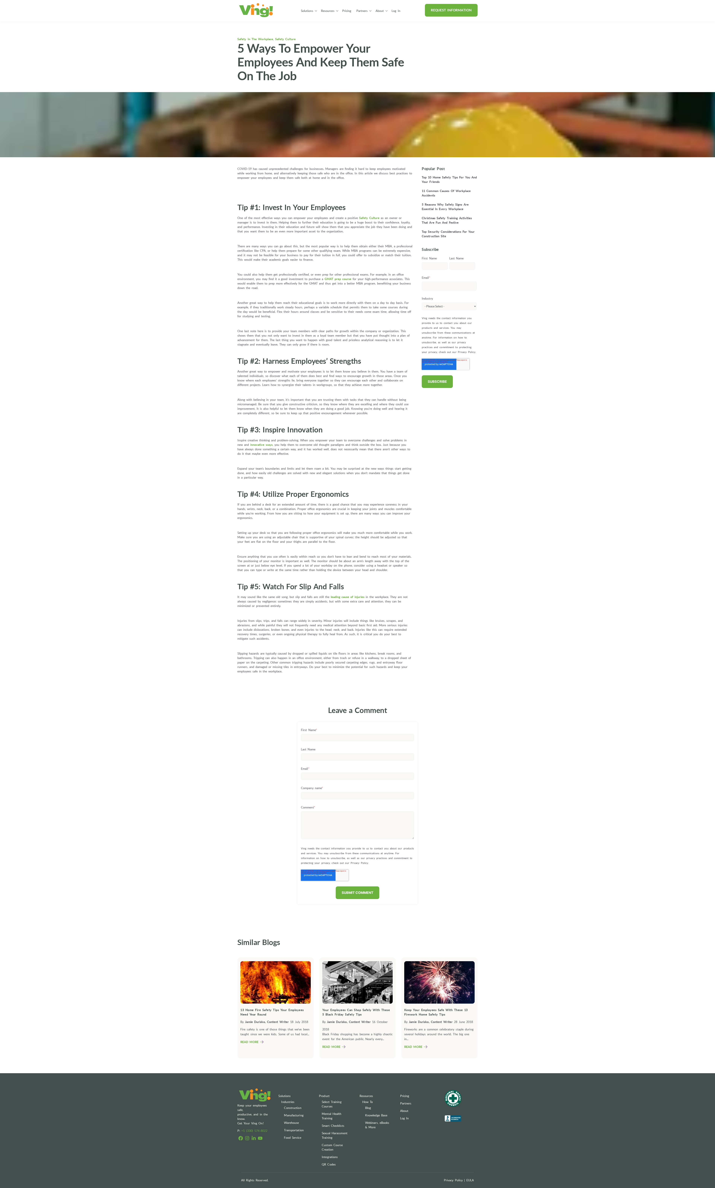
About (380, 10)
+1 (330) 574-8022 (254, 1130)
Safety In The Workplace (255, 39)
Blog (368, 1107)
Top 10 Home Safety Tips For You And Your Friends (449, 179)
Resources (327, 10)
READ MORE (249, 1042)
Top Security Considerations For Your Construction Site (448, 234)
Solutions (307, 10)
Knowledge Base (376, 1115)
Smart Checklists (333, 1125)
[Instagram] (247, 1139)
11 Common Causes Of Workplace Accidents (446, 193)
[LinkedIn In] (253, 1139)
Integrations (330, 1157)
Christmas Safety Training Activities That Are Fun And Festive (447, 220)
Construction (292, 1107)
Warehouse (291, 1122)
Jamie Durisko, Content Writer (267, 1022)
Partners (362, 10)
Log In (396, 10)
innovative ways (261, 444)
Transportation (294, 1130)
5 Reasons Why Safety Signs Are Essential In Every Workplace (445, 207)
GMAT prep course (338, 279)
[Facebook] (240, 1139)
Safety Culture (285, 39)
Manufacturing (293, 1115)
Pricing (346, 10)
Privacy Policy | (454, 1180)
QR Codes (329, 1164)
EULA (470, 1180)
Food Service (292, 1137)
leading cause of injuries (347, 597)
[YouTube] (260, 1139)
